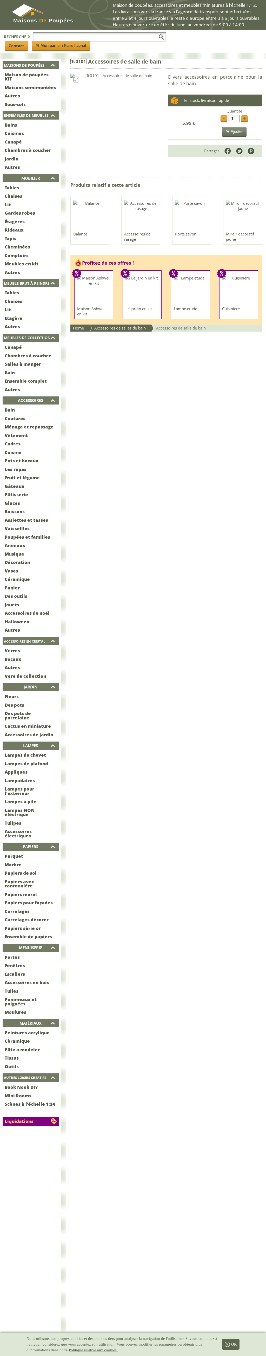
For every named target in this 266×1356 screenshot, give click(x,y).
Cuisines (14, 133)
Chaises (13, 196)
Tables (12, 188)
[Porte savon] (192, 215)
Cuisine (13, 452)
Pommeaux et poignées (21, 1001)
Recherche (15, 36)
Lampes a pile (20, 802)
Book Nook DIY (21, 1087)
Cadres (13, 444)
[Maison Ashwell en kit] (94, 289)
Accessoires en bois (27, 982)
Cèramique (17, 1041)
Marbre (13, 865)
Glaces (12, 503)
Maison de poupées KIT (27, 77)
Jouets (12, 605)
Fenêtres (15, 965)
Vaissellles (17, 528)
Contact (16, 45)
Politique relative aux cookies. (93, 1350)
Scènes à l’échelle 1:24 (30, 1104)
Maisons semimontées (30, 87)
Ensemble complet (26, 381)
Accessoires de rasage (137, 236)
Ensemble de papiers (28, 937)
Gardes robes (20, 213)
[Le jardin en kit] (142, 289)
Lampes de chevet (25, 755)
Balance (80, 234)
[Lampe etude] (191, 289)
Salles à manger (23, 364)
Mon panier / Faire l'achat (63, 45)
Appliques (16, 772)
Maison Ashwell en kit (91, 311)
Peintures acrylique (27, 1033)
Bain (10, 373)
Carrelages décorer (27, 920)
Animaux (15, 545)
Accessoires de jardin (29, 735)
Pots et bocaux (21, 461)
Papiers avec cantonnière (19, 884)
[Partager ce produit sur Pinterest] (251, 151)
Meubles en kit (21, 264)
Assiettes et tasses (26, 520)
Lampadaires (20, 780)
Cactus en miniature (28, 726)
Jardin (11, 159)
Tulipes (13, 823)
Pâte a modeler (22, 1050)
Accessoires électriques (18, 833)
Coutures (15, 418)
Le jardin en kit (138, 308)
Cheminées (17, 247)
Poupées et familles (27, 537)
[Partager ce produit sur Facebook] (227, 151)
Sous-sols (15, 104)
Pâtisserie (16, 494)
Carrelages (17, 911)
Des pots (14, 705)
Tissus (12, 1058)
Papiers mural (21, 894)
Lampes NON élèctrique (20, 812)
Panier (12, 588)
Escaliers (15, 974)
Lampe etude (185, 308)
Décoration (17, 562)
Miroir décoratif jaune (240, 236)
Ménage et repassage (29, 427)
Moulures (15, 1012)
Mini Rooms (18, 1096)
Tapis (10, 238)
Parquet (14, 856)
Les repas (15, 469)
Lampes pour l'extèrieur (19, 791)
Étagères (15, 222)
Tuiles (11, 991)
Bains (11, 125)
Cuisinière (231, 308)
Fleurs (12, 696)
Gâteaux (14, 486)
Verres (12, 651)
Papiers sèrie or (23, 928)
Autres (12, 96)
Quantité (234, 111)
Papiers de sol (21, 873)
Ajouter (237, 131)
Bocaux (13, 659)
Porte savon (185, 234)
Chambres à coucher (28, 150)
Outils (12, 1066)
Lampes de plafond (26, 764)
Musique (14, 554)
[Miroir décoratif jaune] (243, 215)
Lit (8, 205)
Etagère (13, 318)
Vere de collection (25, 676)
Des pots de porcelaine (18, 715)
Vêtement (16, 435)
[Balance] (90, 215)
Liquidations (19, 1121)
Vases (11, 571)
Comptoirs (17, 255)
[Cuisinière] (239, 289)
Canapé (13, 142)
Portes (12, 957)
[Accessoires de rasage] (141, 215)
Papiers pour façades (29, 903)
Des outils (16, 596)
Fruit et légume (22, 478)
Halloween (17, 622)
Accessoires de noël (27, 613)
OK (234, 1344)
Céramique (17, 579)
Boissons (15, 511)
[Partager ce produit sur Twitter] (239, 151)
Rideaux (14, 230)
